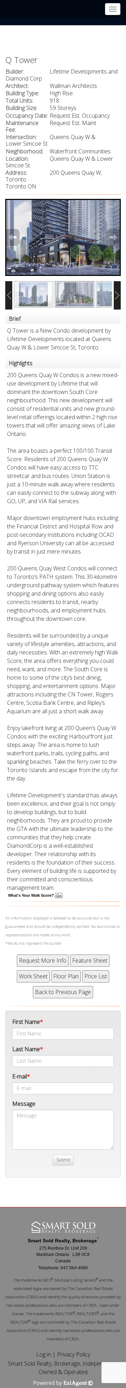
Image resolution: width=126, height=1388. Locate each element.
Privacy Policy (73, 1354)
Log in (43, 1354)
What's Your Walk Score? (31, 895)
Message (23, 1104)
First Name (26, 1022)
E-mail (19, 1076)
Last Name (26, 1049)
